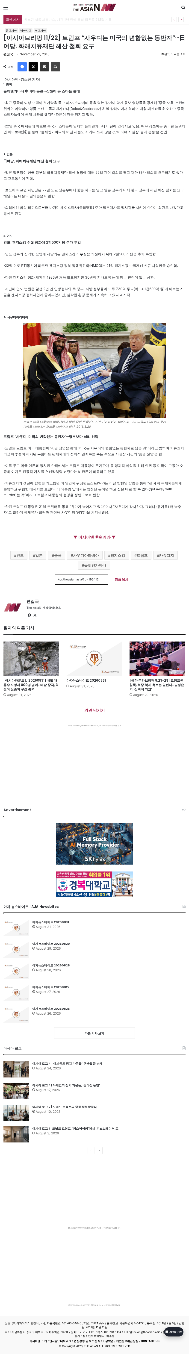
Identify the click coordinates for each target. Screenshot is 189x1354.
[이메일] (44, 66)
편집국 (8, 54)
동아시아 (11, 30)
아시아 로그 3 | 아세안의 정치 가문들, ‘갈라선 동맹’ (66, 1085)
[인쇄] (55, 66)
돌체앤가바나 (95, 565)
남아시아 (25, 30)
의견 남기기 (94, 710)
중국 (58, 555)
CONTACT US (150, 1341)
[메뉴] (5, 9)
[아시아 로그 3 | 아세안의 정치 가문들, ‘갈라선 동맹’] (16, 1091)
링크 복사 (121, 579)
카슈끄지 (166, 555)
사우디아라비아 (86, 555)
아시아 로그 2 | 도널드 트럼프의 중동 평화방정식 (64, 1107)
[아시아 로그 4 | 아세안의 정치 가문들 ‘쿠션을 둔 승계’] (16, 1069)
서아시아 (40, 30)
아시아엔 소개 (38, 1341)
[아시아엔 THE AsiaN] (94, 7)
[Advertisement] (94, 761)
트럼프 (142, 555)
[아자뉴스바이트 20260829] (16, 950)
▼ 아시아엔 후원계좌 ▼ (94, 537)
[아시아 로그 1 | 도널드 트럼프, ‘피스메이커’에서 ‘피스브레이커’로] (16, 1134)
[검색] (183, 9)
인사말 (53, 1341)
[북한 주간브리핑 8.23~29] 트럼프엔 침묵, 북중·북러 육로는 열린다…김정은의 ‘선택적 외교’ (157, 685)
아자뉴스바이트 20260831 (86, 680)
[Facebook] (22, 66)
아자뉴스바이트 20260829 (51, 944)
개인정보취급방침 (127, 1341)
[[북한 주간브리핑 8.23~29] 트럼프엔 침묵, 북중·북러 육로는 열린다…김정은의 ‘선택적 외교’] (158, 659)
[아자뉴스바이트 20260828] (16, 971)
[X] (33, 66)
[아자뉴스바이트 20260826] (16, 1015)
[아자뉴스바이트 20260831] (94, 659)
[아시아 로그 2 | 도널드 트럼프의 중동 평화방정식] (16, 1113)
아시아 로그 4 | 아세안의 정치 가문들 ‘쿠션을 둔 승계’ (67, 1063)
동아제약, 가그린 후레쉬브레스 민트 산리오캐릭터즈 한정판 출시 (71, 19)
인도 (20, 555)
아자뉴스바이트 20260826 (51, 1009)
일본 (39, 555)
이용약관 (108, 1341)
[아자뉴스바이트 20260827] (16, 993)
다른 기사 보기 (94, 1033)
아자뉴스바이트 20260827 (51, 987)
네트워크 (65, 1341)
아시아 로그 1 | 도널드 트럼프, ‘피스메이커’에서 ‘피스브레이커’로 (75, 1128)
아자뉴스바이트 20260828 (51, 965)
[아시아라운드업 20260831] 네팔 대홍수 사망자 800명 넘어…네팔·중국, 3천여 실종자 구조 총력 (30, 685)
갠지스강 (117, 555)
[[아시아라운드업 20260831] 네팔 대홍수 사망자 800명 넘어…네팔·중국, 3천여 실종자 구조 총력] (31, 659)
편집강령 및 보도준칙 (87, 1341)
